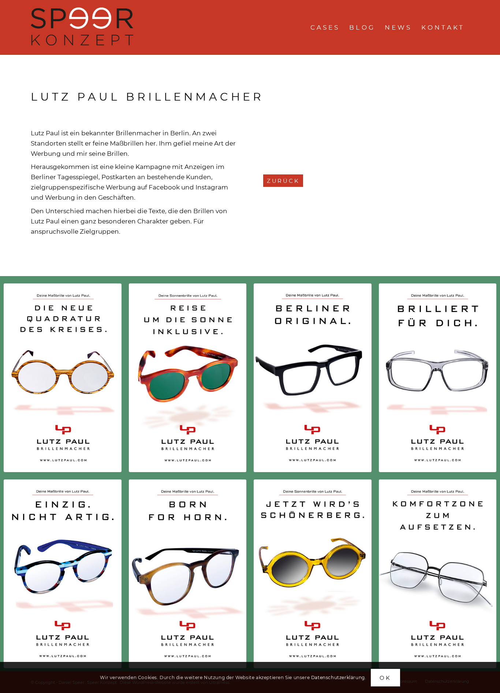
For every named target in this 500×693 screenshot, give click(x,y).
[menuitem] (325, 27)
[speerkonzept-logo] (83, 27)
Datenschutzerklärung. (338, 677)
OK (385, 677)
